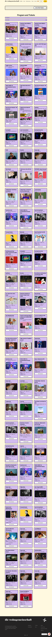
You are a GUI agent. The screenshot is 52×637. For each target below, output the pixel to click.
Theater (32, 1)
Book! (45, 1)
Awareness (29, 625)
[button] (38, 1)
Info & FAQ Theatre (39, 7)
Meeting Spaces (28, 1)
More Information (11, 38)
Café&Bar (21, 1)
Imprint (42, 625)
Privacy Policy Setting (44, 628)
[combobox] (26, 18)
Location (36, 625)
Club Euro (42, 630)
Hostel (24, 1)
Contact (41, 1)
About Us (35, 1)
